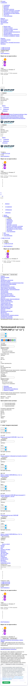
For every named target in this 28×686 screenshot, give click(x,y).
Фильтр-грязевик (5, 313)
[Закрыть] (2, 198)
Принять (6, 682)
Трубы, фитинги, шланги (7, 295)
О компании (7, 5)
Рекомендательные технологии (11, 34)
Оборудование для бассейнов (8, 288)
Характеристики (8, 387)
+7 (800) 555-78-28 (5, 47)
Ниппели (3, 309)
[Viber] (10, 340)
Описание (6, 386)
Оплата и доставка (5, 549)
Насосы (2, 278)
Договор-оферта (8, 33)
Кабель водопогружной (7, 305)
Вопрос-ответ (7, 26)
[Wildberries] (5, 65)
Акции (2, 546)
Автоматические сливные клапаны (10, 315)
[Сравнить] (4, 336)
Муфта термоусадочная (6, 304)
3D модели (6, 14)
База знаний (4, 554)
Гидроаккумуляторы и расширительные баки (12, 282)
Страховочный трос (6, 303)
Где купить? (4, 561)
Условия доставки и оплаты (11, 29)
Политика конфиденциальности (12, 31)
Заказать (3, 538)
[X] (8, 340)
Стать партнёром (8, 16)
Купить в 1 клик (4, 348)
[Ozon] (5, 63)
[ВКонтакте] (2, 340)
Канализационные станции (8, 286)
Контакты (3, 560)
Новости (3, 556)
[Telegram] (15, 340)
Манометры (4, 312)
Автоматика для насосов (7, 280)
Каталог (3, 545)
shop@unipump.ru (5, 53)
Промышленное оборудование (8, 284)
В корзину (3, 344)
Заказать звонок (5, 50)
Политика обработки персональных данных (12, 640)
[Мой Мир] (6, 340)
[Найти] (2, 102)
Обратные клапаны (5, 308)
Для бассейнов (4, 291)
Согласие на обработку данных (11, 35)
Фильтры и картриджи (6, 293)
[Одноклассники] (4, 340)
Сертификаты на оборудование (11, 13)
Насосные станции (5, 281)
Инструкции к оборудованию (11, 12)
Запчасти (3, 297)
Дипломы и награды (9, 9)
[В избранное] (4, 334)
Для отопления (4, 292)
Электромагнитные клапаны (8, 296)
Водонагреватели (5, 285)
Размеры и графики (9, 390)
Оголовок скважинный (6, 317)
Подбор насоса (4, 559)
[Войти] (1, 191)
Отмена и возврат (8, 27)
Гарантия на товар (8, 30)
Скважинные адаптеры (6, 316)
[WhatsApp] (12, 340)
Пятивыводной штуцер (6, 311)
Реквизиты (6, 6)
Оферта (2, 641)
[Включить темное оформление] (2, 88)
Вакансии (6, 7)
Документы (3, 552)
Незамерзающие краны (6, 307)
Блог (2, 548)
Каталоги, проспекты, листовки (12, 10)
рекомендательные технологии (8, 649)
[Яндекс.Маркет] (5, 60)
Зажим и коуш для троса (7, 301)
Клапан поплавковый (6, 300)
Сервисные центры (5, 563)
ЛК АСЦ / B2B (4, 553)
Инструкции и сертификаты (11, 388)
